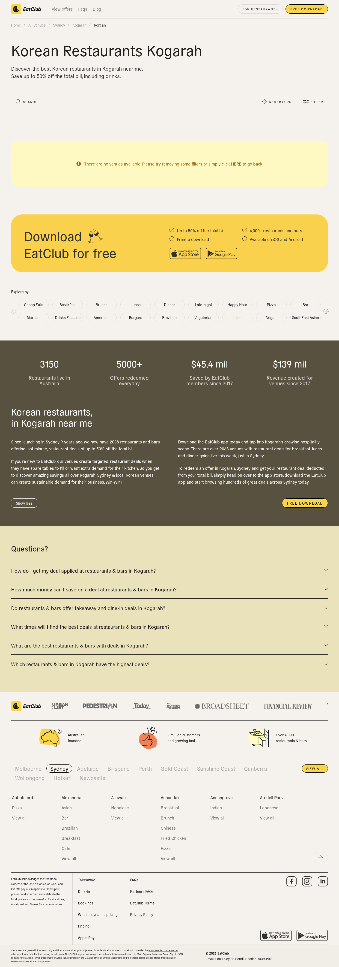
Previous (13, 311)
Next (326, 311)
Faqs (82, 9)
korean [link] (100, 25)
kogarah (79, 25)
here (236, 163)
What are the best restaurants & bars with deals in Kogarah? (79, 645)
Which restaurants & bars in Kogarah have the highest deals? (80, 664)
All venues (37, 25)
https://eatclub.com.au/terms (163, 950)
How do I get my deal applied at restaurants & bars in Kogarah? (83, 570)
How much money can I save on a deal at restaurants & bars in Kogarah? (93, 589)
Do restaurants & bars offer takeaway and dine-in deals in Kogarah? (88, 608)
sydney (59, 25)
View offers (62, 9)
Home (16, 25)
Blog (97, 9)
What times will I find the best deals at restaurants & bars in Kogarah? (90, 626)
